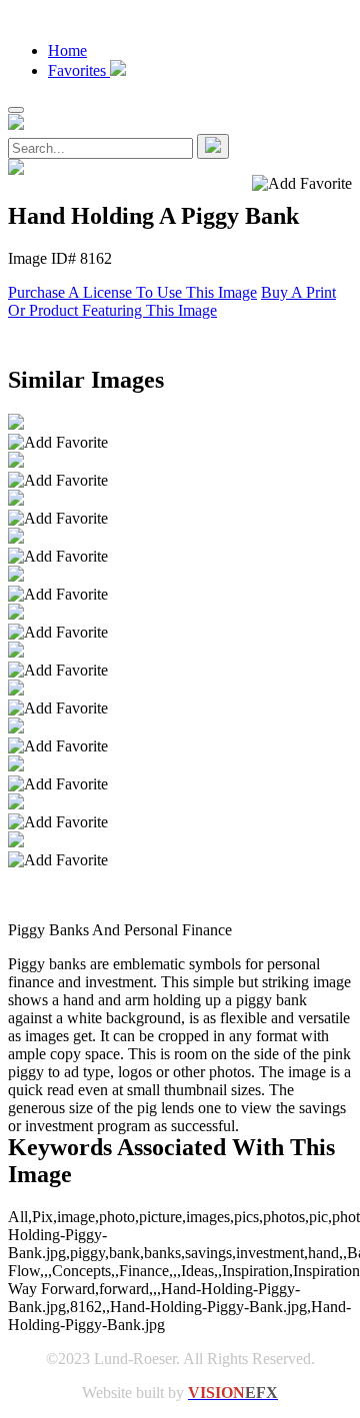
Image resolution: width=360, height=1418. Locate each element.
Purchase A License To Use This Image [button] (132, 292)
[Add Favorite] (58, 443)
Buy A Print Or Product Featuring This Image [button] (172, 301)
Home (67, 50)
